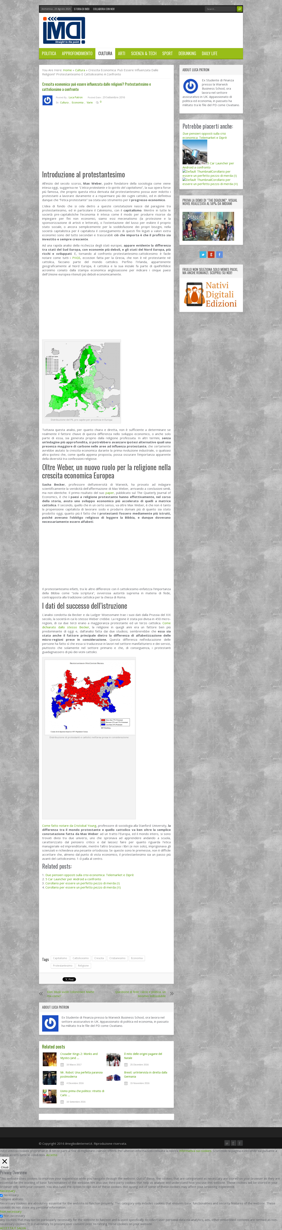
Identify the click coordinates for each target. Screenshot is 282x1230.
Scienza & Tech (143, 53)
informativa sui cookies (195, 1151)
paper (109, 493)
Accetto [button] (51, 1155)
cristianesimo (117, 958)
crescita (99, 958)
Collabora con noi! (104, 9)
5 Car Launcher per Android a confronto (73, 879)
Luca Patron (76, 97)
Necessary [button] (7, 1191)
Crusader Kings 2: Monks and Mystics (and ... (79, 1056)
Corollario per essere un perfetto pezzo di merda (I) (82, 883)
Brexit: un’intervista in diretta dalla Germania (145, 1074)
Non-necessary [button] (11, 1211)
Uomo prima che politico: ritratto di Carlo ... (82, 1093)
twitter (203, 254)
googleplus (211, 254)
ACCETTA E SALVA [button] (13, 1228)
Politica (49, 53)
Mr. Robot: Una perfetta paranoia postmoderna (81, 1074)
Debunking (187, 53)
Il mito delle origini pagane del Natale (143, 1056)
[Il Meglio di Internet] (64, 39)
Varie (90, 102)
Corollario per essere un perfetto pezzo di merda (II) (83, 887)
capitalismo (60, 958)
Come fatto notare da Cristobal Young (69, 825)
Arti (121, 53)
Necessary (11, 1195)
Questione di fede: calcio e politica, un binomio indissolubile (140, 994)
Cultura (105, 53)
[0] (104, 102)
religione (83, 965)
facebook (219, 254)
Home (67, 70)
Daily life (209, 53)
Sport (167, 53)
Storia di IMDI (81, 9)
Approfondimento (77, 53)
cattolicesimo (81, 958)
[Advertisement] (106, 139)
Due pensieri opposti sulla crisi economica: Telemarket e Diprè (89, 875)
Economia (77, 102)
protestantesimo (62, 965)
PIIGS (76, 258)
